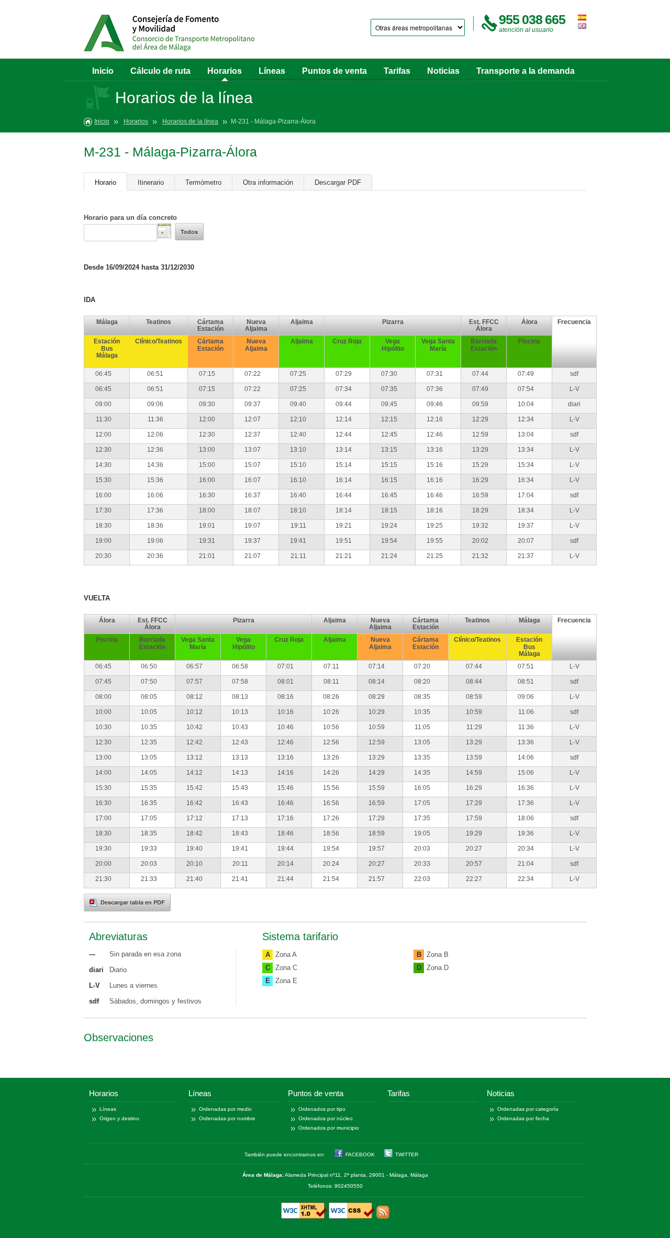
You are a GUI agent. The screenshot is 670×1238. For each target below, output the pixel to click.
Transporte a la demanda (525, 70)
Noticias (443, 70)
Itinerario (151, 182)
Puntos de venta (334, 70)
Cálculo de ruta (160, 70)
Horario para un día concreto (130, 217)
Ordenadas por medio (225, 1109)
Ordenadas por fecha (523, 1118)
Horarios (224, 70)
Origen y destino (119, 1118)
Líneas (272, 70)
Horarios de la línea (190, 121)
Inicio (103, 70)
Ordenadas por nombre (227, 1118)
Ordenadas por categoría (528, 1109)
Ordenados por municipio (328, 1128)
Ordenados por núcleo (325, 1118)
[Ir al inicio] (169, 33)
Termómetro (203, 182)
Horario (105, 182)
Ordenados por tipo (321, 1109)
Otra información (268, 182)
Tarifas (397, 70)
